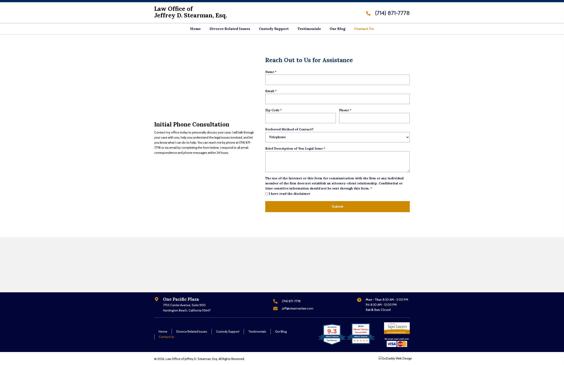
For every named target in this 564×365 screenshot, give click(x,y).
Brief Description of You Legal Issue (295, 148)
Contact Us (166, 337)
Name (270, 72)
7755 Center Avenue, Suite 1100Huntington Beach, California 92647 (186, 307)
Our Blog (281, 332)
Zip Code (273, 110)
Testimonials (257, 332)
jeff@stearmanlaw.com (297, 308)
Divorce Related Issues (191, 332)
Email (271, 91)
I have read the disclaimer (289, 194)
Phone (345, 110)
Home (163, 332)
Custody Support (227, 332)
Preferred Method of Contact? (289, 129)
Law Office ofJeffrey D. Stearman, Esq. (190, 12)
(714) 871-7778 (392, 13)
